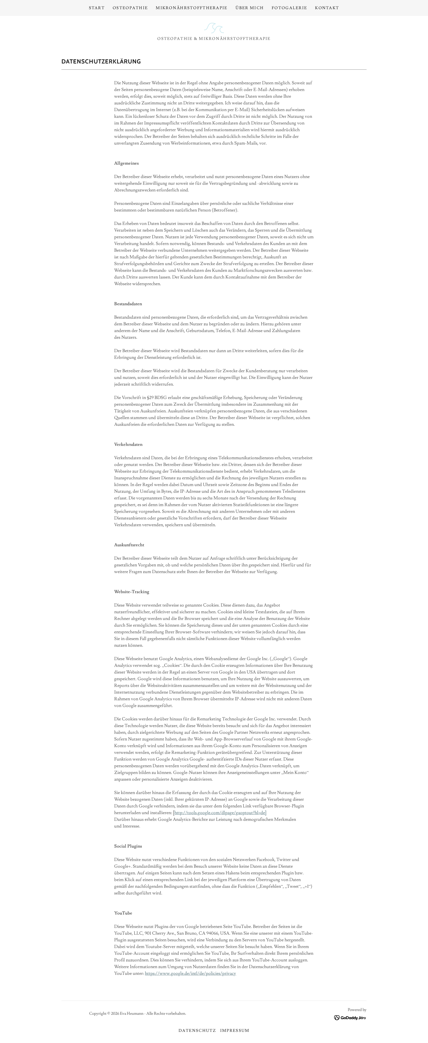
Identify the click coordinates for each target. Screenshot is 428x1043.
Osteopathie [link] (130, 7)
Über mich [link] (250, 7)
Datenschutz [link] (197, 1030)
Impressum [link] (235, 1030)
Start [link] (97, 7)
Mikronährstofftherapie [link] (191, 7)
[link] (214, 27)
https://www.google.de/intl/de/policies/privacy (190, 973)
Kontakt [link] (327, 7)
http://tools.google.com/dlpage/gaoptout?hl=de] (220, 813)
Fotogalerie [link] (289, 7)
